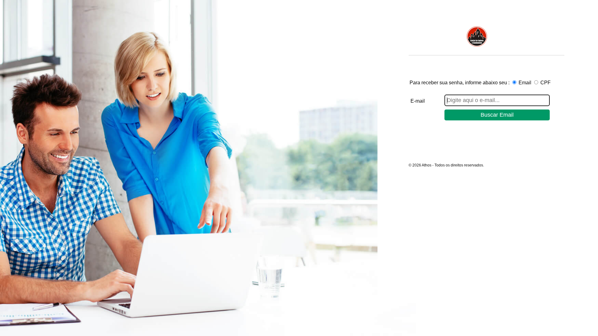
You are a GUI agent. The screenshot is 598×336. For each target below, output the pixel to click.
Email (525, 82)
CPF (545, 82)
